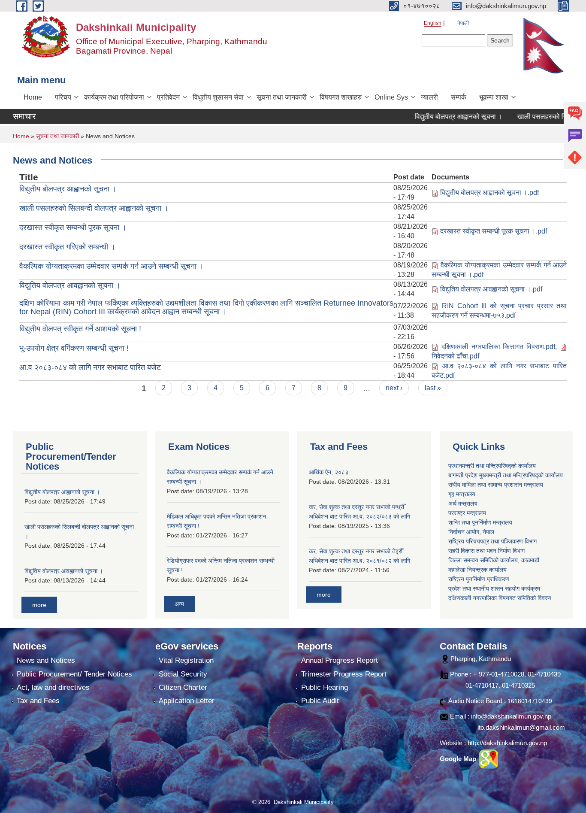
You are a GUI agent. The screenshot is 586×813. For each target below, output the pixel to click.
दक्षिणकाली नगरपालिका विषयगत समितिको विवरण (499, 598)
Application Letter (186, 701)
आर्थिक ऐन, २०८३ (328, 472)
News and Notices (46, 660)
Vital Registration (186, 660)
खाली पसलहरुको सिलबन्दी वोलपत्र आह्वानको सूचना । (94, 208)
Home (33, 97)
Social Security (183, 674)
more (39, 604)
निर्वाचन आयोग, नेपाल (471, 531)
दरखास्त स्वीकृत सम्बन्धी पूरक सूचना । (73, 227)
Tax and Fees (38, 701)
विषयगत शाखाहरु (341, 97)
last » (433, 387)
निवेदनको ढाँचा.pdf (455, 356)
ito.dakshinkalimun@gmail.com (521, 727)
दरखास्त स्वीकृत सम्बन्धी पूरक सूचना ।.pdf (493, 231)
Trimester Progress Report (344, 674)
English (432, 23)
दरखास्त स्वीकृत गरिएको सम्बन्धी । (67, 247)
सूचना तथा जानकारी (282, 97)
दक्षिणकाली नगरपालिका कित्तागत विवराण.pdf (498, 346)
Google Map (459, 758)
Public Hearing (324, 687)
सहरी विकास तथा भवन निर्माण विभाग (486, 550)
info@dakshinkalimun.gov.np (511, 716)
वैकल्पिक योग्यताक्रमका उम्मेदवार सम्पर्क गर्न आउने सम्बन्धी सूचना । (111, 266)
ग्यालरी (429, 97)
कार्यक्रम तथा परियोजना (114, 97)
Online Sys (391, 97)
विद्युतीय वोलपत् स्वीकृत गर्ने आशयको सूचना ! (80, 329)
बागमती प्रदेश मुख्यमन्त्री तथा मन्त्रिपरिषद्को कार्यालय (505, 475)
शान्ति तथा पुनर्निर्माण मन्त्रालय (480, 522)
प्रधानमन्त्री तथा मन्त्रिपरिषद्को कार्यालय (492, 465)
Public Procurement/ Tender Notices (74, 674)
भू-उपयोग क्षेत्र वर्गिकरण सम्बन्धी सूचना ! (74, 348)
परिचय (63, 97)
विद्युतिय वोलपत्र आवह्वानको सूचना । (70, 285)
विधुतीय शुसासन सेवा (218, 97)
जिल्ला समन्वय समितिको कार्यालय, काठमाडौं (493, 560)
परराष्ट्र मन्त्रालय (467, 513)
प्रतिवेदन (168, 97)
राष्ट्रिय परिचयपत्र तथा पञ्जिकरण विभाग (492, 541)
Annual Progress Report (339, 660)
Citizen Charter (183, 687)
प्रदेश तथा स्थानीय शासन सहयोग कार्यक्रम (494, 588)
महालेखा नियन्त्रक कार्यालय (477, 569)
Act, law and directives (53, 687)
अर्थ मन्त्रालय (462, 503)
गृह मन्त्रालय (461, 494)
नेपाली (463, 23)
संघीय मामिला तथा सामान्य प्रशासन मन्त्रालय (495, 484)
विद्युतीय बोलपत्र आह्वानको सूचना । (442, 116)
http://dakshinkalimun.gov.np (507, 742)
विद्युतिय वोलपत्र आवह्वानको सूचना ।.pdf (491, 289)
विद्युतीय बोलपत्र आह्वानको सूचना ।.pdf (489, 192)
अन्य (179, 604)
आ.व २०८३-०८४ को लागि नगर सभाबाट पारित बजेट (90, 367)
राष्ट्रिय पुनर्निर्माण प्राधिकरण (478, 579)
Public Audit (320, 701)
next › (394, 387)
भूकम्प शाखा (493, 97)
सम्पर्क (458, 97)
